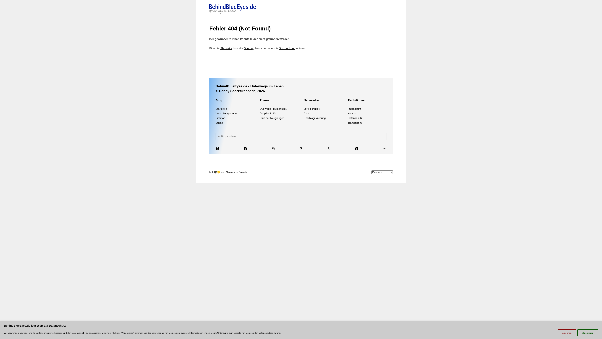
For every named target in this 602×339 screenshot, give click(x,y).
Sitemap (249, 48)
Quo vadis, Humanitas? (273, 108)
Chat (306, 113)
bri (321, 118)
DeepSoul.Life (268, 113)
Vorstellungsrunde (226, 113)
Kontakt (352, 113)
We (318, 118)
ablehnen (567, 333)
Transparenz (355, 122)
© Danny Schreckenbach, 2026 (240, 91)
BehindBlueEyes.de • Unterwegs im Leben (250, 86)
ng (324, 118)
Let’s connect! (312, 108)
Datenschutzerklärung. (270, 333)
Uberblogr (309, 118)
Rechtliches (356, 100)
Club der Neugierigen (272, 118)
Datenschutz (355, 118)
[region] (301, 330)
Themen (265, 100)
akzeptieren (588, 333)
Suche (219, 122)
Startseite (226, 48)
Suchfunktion (287, 48)
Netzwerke (311, 100)
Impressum (354, 108)
